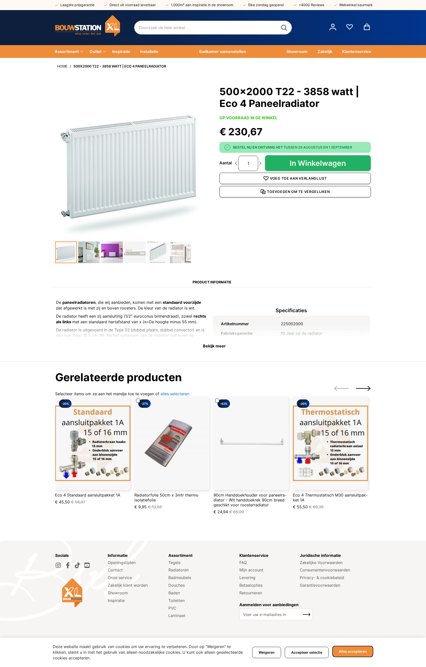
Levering (247, 577)
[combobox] (213, 27)
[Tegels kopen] (94, 27)
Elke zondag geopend (266, 5)
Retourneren (250, 592)
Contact (115, 569)
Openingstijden (122, 562)
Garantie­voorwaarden (320, 585)
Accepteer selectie (306, 652)
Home (62, 66)
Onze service (120, 577)
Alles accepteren (353, 651)
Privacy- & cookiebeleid (322, 577)
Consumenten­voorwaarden (325, 569)
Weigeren (267, 652)
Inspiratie (116, 600)
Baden (174, 592)
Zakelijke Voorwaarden (321, 562)
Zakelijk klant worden (128, 585)
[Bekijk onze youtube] (87, 565)
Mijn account (251, 569)
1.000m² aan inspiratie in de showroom (202, 5)
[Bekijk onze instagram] (58, 565)
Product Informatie (212, 282)
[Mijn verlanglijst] (349, 28)
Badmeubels (179, 577)
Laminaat (176, 615)
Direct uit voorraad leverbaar (132, 5)
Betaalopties (251, 585)
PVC (172, 608)
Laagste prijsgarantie (77, 5)
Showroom (118, 592)
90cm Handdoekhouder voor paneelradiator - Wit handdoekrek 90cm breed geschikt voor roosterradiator (249, 500)
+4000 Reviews (311, 5)
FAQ (243, 562)
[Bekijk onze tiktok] (77, 565)
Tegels (174, 562)
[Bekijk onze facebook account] (68, 565)
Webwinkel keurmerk (356, 5)
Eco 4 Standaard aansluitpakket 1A (87, 495)
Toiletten (176, 600)
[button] (332, 27)
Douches (176, 585)
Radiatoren (178, 569)
